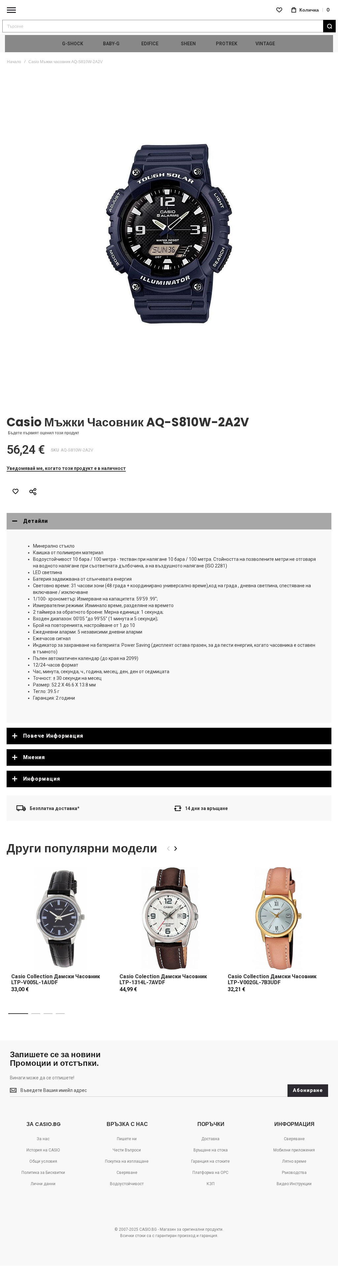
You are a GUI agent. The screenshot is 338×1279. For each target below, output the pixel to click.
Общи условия (43, 1161)
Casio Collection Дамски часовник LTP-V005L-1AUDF (55, 979)
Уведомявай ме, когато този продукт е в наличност (66, 468)
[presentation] (175, 848)
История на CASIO (43, 1150)
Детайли (35, 521)
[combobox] (169, 26)
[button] (18, 1013)
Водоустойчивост (127, 1184)
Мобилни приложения (294, 1150)
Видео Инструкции (294, 1184)
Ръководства (294, 1172)
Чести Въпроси (127, 1150)
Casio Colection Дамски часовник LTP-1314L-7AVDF (163, 979)
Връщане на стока (210, 1150)
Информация (41, 779)
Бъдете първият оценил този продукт (43, 433)
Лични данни (43, 1184)
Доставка (210, 1139)
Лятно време (294, 1161)
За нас (43, 1139)
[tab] (169, 521)
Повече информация (53, 736)
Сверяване (127, 1172)
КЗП (211, 1184)
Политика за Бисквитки (43, 1172)
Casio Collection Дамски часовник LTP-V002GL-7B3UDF (272, 979)
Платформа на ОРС (210, 1172)
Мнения (34, 757)
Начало (14, 61)
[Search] (329, 26)
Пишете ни (127, 1139)
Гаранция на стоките (210, 1161)
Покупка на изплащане (127, 1161)
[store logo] (169, 10)
